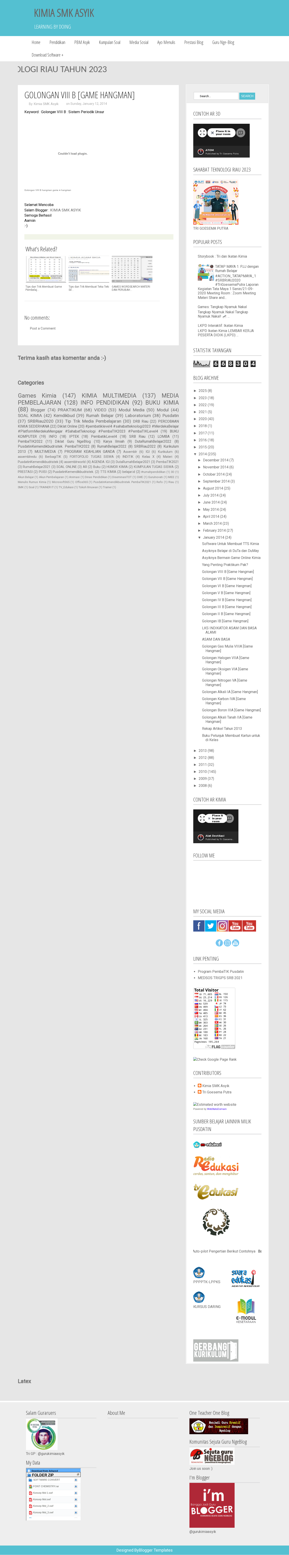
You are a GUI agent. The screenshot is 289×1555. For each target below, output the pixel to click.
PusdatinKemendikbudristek (38, 462)
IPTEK (74, 436)
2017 (203, 433)
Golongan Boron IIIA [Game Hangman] (231, 710)
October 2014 (214, 474)
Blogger (37, 409)
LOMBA (164, 436)
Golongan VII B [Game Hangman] (227, 579)
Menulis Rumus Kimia (32, 482)
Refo (159, 482)
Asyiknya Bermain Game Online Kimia (231, 558)
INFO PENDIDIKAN (105, 402)
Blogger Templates (156, 1550)
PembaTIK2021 (167, 462)
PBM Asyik (82, 42)
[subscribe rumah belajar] (235, 945)
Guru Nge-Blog (223, 42)
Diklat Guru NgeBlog (73, 441)
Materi (167, 457)
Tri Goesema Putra (216, 1092)
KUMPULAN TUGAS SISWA (154, 467)
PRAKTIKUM (70, 409)
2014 (203, 454)
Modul (163, 409)
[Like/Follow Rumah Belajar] (219, 945)
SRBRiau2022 (145, 446)
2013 (203, 751)
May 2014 (211, 509)
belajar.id (128, 472)
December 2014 (216, 460)
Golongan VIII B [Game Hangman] (228, 572)
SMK (21, 487)
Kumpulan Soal (109, 42)
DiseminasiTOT (122, 477)
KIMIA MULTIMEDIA (109, 395)
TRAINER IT (46, 487)
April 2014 (211, 516)
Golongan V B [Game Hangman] (226, 593)
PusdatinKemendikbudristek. (73, 472)
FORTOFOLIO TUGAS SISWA (92, 457)
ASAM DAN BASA (216, 639)
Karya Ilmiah (113, 441)
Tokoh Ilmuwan (88, 487)
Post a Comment (43, 328)
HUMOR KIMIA (117, 467)
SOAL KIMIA (30, 415)
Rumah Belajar (100, 415)
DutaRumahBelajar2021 (133, 462)
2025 (203, 391)
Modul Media (131, 409)
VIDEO (100, 409)
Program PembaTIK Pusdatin (221, 971)
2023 (203, 398)
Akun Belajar (26, 477)
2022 (203, 405)
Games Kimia (37, 395)
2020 (203, 419)
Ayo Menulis (166, 42)
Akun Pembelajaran (51, 477)
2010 (203, 771)
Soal (31, 487)
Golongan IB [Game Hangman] (225, 621)
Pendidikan (57, 42)
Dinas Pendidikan (96, 477)
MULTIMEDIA (45, 451)
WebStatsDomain (217, 1109)
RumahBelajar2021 (36, 467)
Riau (171, 482)
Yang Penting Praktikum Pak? (225, 565)
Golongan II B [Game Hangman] (226, 614)
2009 (203, 778)
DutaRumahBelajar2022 (153, 441)
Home (36, 42)
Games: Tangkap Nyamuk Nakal (222, 307)
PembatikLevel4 (104, 436)
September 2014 (217, 481)
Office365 (81, 482)
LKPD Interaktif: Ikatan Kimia (220, 325)
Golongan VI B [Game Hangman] (227, 586)
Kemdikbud (64, 415)
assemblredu (27, 457)
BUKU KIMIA (162, 402)
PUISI (43, 472)
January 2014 (214, 537)
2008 (203, 785)
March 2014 (213, 523)
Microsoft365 (61, 482)
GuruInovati (155, 477)
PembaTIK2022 (30, 441)
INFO (53, 436)
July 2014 (211, 495)
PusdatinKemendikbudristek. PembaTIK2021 (122, 482)
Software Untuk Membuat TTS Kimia (230, 544)
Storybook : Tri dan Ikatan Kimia (222, 256)
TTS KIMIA (108, 472)
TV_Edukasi (66, 487)
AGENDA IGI (101, 462)
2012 (203, 758)
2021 (203, 412)
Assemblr (130, 452)
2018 (203, 426)
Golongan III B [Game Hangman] (227, 607)
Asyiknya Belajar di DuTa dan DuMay (230, 551)
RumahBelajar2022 (111, 446)
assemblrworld (75, 462)
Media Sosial (138, 42)
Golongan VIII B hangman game (41, 190)
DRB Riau (140, 421)
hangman (66, 190)
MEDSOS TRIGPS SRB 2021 (220, 978)
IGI (148, 452)
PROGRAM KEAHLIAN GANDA (89, 451)
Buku (96, 467)
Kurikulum (165, 452)
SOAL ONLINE (66, 467)
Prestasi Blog (193, 42)
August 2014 (213, 488)
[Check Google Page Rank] (215, 1059)
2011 (203, 765)
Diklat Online (67, 426)
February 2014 (215, 530)
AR (85, 467)
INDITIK (127, 457)
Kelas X (148, 457)
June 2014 (212, 502)
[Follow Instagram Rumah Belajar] (227, 945)
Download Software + (47, 55)
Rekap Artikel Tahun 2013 (222, 728)
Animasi (74, 477)
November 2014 (216, 467)
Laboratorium (138, 415)
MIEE (171, 477)
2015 (203, 447)
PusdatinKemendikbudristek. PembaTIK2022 (54, 446)
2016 (203, 440)
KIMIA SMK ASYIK (64, 12)
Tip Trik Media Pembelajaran (93, 421)
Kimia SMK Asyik (46, 104)
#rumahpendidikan (153, 472)
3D (172, 472)
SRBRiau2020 (41, 421)
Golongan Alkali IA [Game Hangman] (230, 692)
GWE (140, 477)
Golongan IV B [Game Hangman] (227, 600)
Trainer (107, 487)
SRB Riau (137, 436)
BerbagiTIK (53, 457)
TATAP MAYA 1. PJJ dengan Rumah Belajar (237, 268)
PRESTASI (25, 472)
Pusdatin (170, 415)
